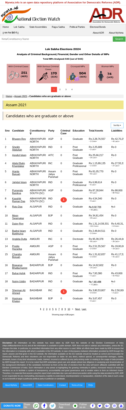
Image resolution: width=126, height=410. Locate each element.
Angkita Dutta (19, 239)
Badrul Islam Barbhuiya (19, 232)
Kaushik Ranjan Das (18, 200)
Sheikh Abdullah (17, 148)
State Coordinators (45, 385)
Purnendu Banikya (17, 192)
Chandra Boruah (17, 255)
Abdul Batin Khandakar (18, 164)
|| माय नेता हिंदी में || (11, 32)
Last (84, 309)
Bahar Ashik (18, 273)
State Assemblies (38, 27)
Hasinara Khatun (17, 300)
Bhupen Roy (19, 139)
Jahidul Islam (19, 182)
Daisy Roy (18, 223)
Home (6, 27)
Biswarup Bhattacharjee (19, 266)
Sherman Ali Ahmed (19, 291)
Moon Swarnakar (18, 217)
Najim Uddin (19, 281)
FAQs (90, 385)
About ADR (98, 32)
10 (69, 309)
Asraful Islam (19, 155)
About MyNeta (116, 32)
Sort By (116, 125)
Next (78, 309)
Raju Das (17, 206)
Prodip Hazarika (17, 247)
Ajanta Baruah (16, 172)
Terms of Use (77, 385)
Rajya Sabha (58, 27)
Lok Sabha (19, 27)
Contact (62, 385)
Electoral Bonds (98, 27)
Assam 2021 (20, 96)
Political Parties (77, 27)
